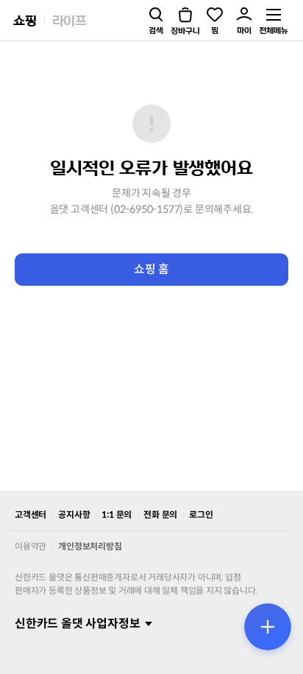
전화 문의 (160, 514)
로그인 (201, 514)
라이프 (69, 20)
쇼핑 (25, 20)
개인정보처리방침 (89, 546)
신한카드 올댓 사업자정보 (77, 623)
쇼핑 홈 (151, 269)
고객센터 (30, 514)
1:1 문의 (116, 514)
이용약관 (30, 546)
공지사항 (74, 514)
